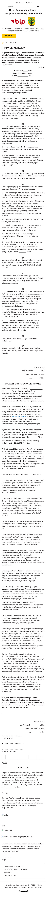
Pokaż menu (9, 36)
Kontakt (29, 2)
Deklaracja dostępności (35, 887)
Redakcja (9, 885)
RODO (33, 885)
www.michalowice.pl (18, 416)
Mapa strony (20, 2)
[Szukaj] (38, 6)
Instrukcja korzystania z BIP (21, 885)
